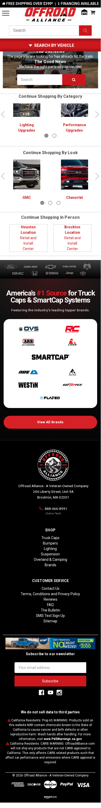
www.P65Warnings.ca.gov (63, 739)
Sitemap (50, 621)
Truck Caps (50, 538)
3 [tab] (58, 203)
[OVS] (28, 329)
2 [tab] (54, 136)
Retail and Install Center (28, 238)
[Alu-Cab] (72, 372)
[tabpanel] (27, 118)
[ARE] (28, 372)
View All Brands (50, 422)
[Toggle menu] (5, 13)
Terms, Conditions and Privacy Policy (50, 594)
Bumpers (50, 543)
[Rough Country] (72, 329)
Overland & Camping (50, 559)
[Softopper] (72, 385)
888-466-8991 (56, 509)
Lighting (50, 549)
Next (97, 114)
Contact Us (50, 588)
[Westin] (28, 385)
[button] (84, 12)
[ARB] (28, 342)
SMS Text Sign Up (50, 616)
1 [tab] (46, 136)
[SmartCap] (50, 357)
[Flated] (50, 397)
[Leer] (72, 342)
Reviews (50, 599)
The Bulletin (50, 610)
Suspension (50, 554)
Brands (50, 565)
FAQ (50, 605)
